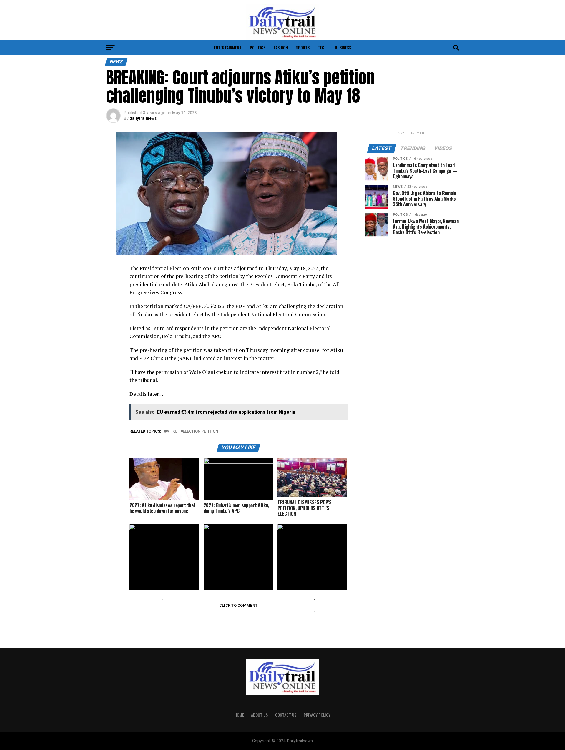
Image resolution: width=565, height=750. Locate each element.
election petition (200, 431)
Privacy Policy (317, 715)
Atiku (172, 431)
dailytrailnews (143, 118)
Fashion (281, 47)
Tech (322, 47)
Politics (257, 47)
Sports (303, 47)
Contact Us (286, 715)
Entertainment (228, 47)
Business (343, 47)
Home (239, 715)
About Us (259, 715)
